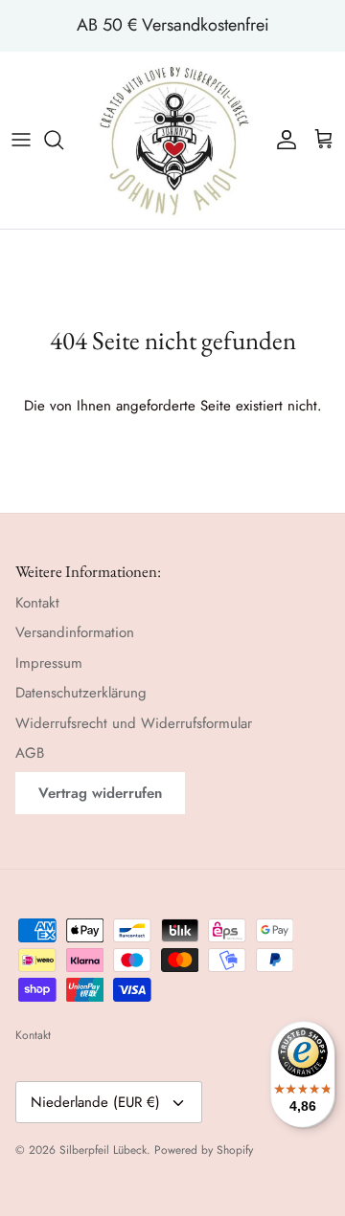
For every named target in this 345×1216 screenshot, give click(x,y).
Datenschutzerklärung (81, 692)
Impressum (48, 663)
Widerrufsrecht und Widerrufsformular (133, 723)
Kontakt (37, 602)
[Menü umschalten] (21, 140)
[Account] (282, 140)
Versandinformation (74, 632)
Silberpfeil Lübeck (103, 1150)
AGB (29, 752)
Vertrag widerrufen (100, 793)
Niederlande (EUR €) (95, 1102)
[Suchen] (63, 140)
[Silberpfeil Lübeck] (173, 140)
